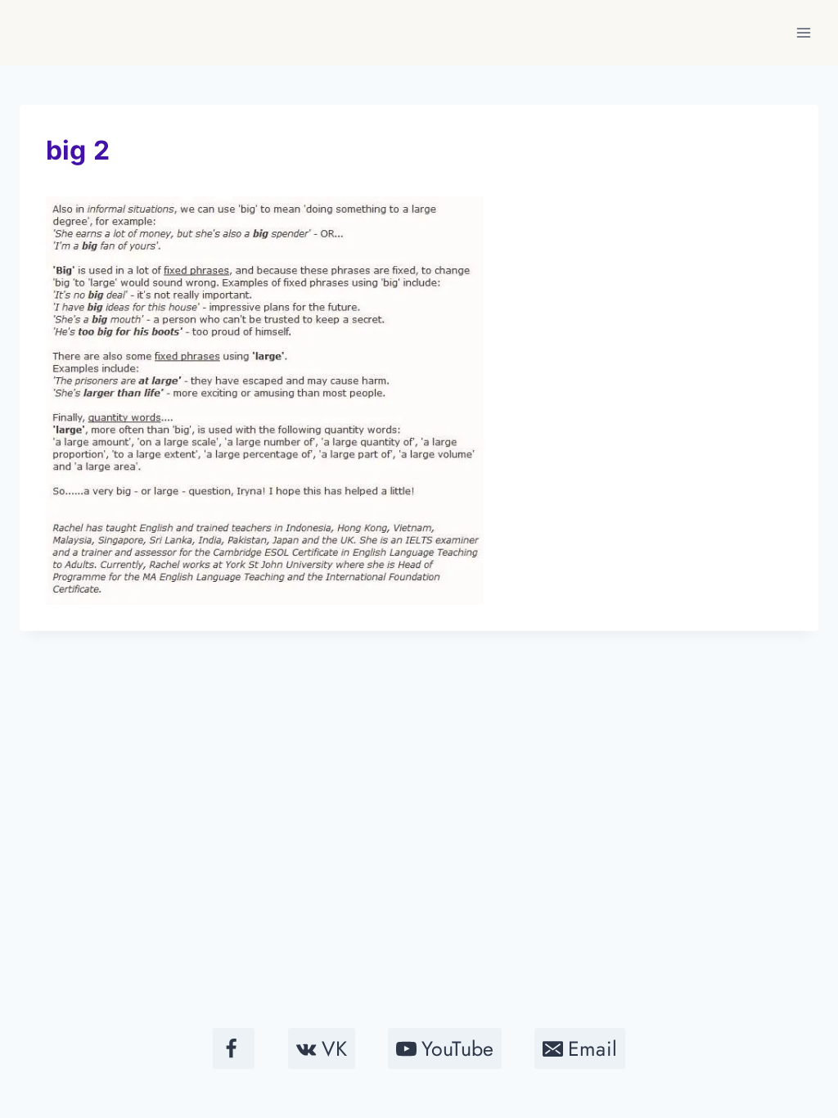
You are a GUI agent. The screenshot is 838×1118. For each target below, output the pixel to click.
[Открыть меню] (803, 32)
